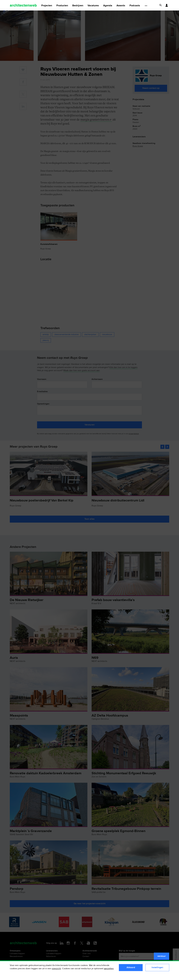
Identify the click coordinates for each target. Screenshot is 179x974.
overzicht (56, 968)
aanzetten (109, 968)
